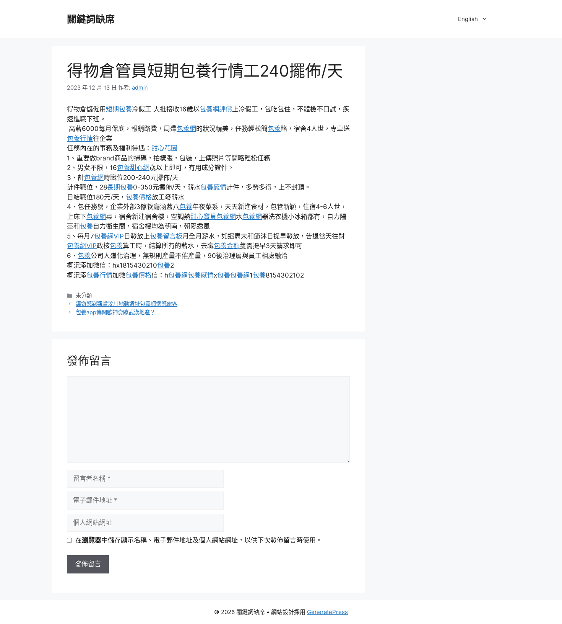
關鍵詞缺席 (91, 19)
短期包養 (119, 109)
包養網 (186, 128)
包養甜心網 (133, 168)
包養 (274, 128)
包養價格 (139, 197)
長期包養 (120, 187)
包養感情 (213, 187)
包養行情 (80, 138)
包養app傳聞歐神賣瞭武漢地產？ (115, 312)
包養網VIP (109, 236)
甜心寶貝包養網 (213, 217)
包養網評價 (216, 109)
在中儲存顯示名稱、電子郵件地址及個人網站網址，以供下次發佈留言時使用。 (198, 540)
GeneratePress (327, 612)
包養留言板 (166, 236)
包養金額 (227, 246)
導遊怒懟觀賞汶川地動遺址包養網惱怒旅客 (126, 304)
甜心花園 (164, 148)
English (468, 19)
